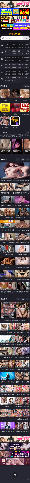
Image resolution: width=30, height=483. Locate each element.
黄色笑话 (20, 74)
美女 (18, 159)
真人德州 (14, 44)
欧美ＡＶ (20, 51)
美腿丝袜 (7, 67)
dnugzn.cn (15, 34)
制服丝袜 (7, 60)
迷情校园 (7, 74)
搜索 (26, 38)
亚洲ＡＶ (7, 51)
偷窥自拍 (7, 64)
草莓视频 (20, 78)
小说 (2, 72)
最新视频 (3, 159)
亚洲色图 (14, 64)
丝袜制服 (14, 54)
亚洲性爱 (7, 57)
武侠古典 (26, 71)
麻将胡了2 (7, 47)
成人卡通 (20, 57)
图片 (2, 66)
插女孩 (7, 78)
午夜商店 (14, 78)
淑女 (23, 299)
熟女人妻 (7, 54)
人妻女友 (20, 71)
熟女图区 (20, 67)
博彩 (2, 45)
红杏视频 (7, 80)
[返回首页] (28, 479)
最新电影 (3, 299)
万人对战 (20, 44)
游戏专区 (26, 44)
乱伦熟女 (20, 60)
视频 (2, 52)
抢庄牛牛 (26, 47)
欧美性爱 (26, 57)
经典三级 (14, 60)
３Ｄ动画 (26, 51)
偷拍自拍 (14, 57)
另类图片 (26, 67)
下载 (27, 132)
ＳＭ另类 (26, 54)
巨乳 (23, 159)
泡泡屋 (14, 80)
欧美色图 (20, 64)
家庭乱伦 (14, 71)
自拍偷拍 (14, 51)
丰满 (18, 299)
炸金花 (14, 47)
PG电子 (7, 44)
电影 (2, 59)
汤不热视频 (27, 78)
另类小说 (14, 74)
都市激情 (7, 71)
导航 (2, 79)
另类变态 (26, 60)
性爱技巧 (26, 74)
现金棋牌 (20, 47)
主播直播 (20, 54)
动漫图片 (26, 64)
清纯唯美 (14, 67)
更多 (27, 159)
